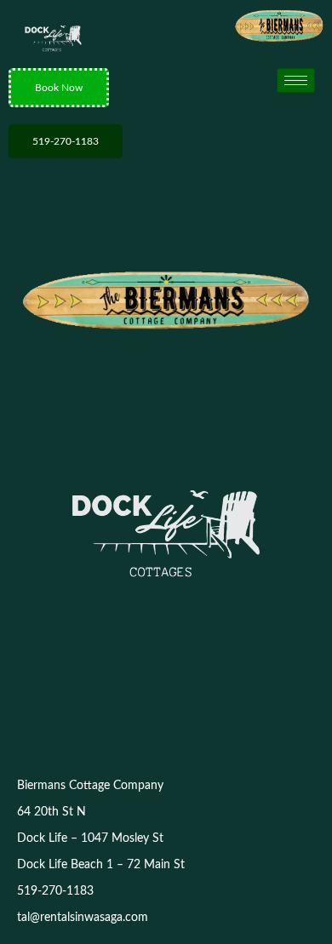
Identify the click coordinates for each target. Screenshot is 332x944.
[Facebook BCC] (110, 709)
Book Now (59, 88)
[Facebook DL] (147, 709)
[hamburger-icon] (296, 80)
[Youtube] (222, 709)
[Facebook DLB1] (184, 709)
